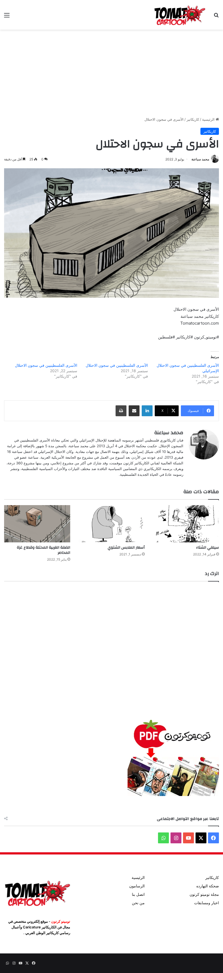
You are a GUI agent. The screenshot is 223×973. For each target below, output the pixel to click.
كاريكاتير (193, 119)
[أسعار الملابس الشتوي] (111, 523)
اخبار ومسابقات (206, 903)
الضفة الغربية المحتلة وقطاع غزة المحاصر (43, 550)
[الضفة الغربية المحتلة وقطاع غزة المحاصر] (37, 523)
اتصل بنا (138, 894)
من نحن (138, 903)
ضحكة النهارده (207, 886)
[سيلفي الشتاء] (186, 523)
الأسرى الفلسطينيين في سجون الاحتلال (117, 365)
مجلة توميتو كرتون (204, 894)
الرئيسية (209, 119)
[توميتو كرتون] (179, 15)
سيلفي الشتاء (207, 547)
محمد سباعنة (200, 159)
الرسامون (137, 886)
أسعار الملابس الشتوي (126, 547)
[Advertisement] (111, 73)
